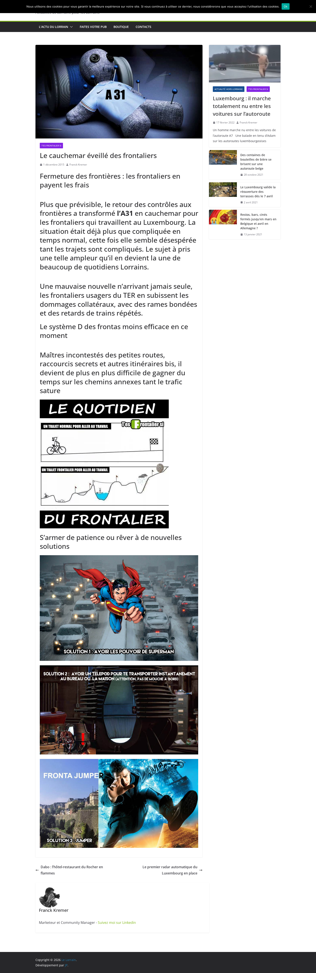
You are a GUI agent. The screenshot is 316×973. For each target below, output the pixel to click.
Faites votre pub (93, 27)
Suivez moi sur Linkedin (117, 922)
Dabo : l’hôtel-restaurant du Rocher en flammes (72, 870)
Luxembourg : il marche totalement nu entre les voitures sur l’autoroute (242, 106)
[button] (70, 27)
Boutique (121, 27)
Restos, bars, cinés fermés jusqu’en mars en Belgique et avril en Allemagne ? (258, 221)
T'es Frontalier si (51, 145)
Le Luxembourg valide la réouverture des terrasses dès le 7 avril (258, 191)
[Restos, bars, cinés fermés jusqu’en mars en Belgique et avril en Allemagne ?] (223, 224)
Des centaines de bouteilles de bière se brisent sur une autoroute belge (256, 161)
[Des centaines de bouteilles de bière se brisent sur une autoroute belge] (223, 165)
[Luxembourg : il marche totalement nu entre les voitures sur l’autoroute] (245, 63)
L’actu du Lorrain (53, 27)
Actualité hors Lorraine (229, 89)
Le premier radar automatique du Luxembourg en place (170, 870)
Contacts (143, 27)
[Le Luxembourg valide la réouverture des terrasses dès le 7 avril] (223, 194)
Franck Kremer (78, 164)
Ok (286, 6)
